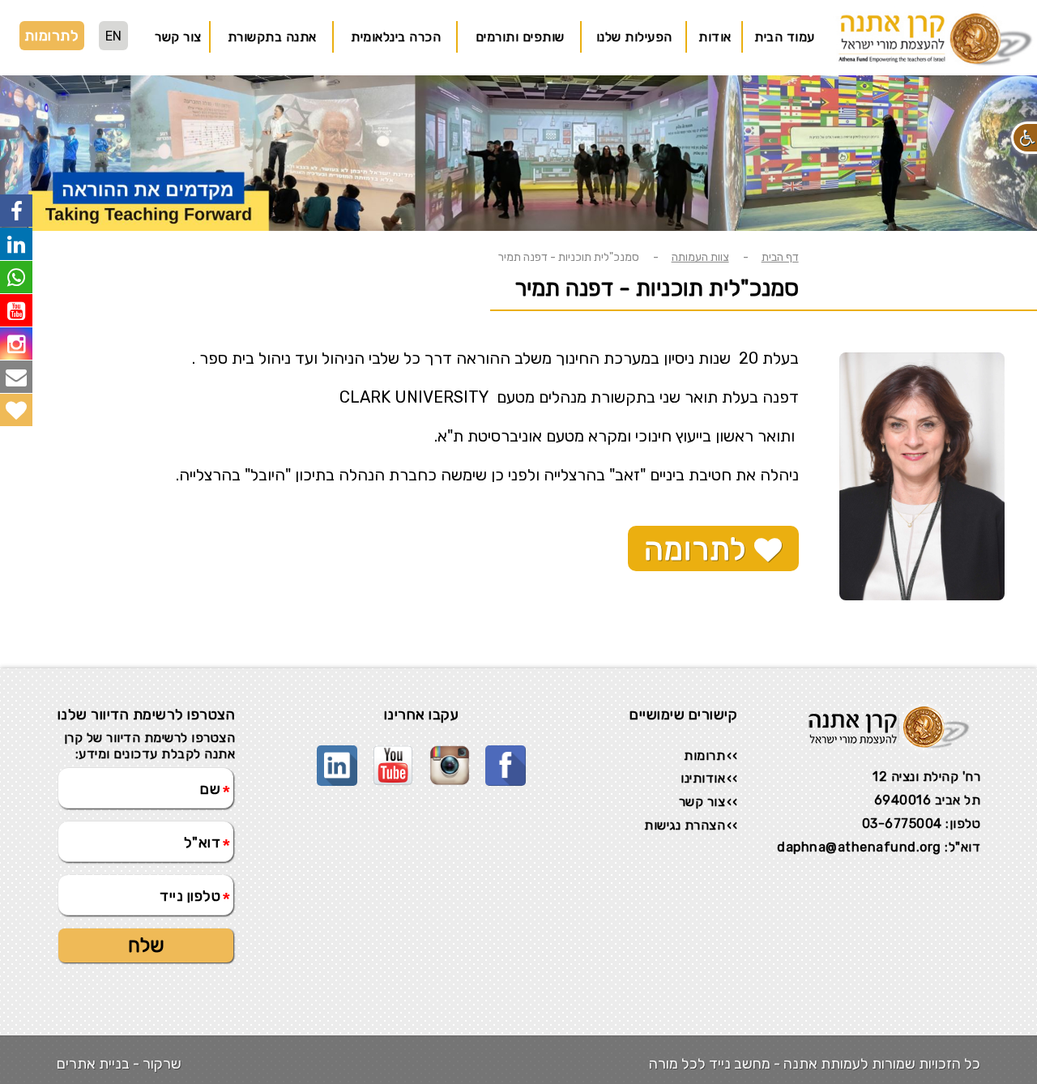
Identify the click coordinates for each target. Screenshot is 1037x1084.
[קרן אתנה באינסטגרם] (16, 343)
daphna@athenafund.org (859, 847)
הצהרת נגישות (684, 825)
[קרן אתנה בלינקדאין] (16, 244)
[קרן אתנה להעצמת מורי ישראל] (931, 67)
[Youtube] (393, 755)
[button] (1024, 138)
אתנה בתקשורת (272, 37)
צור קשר (178, 37)
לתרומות (51, 36)
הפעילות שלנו (634, 37)
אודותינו (703, 778)
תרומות (704, 755)
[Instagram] (449, 755)
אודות (715, 37)
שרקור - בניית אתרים (119, 1064)
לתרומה (699, 549)
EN (113, 36)
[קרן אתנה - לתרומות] (16, 410)
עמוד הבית (784, 37)
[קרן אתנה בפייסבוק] (16, 210)
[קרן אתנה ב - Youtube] (16, 310)
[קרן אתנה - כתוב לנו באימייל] (16, 377)
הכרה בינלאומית (396, 37)
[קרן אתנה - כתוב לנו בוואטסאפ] (16, 277)
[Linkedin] (337, 755)
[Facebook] (505, 755)
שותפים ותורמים (520, 37)
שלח (146, 945)
